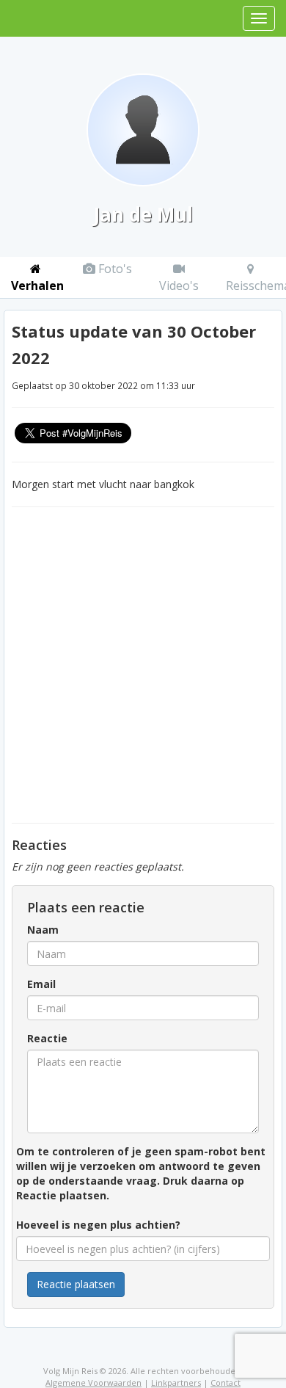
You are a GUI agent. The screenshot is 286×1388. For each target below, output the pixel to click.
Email (41, 984)
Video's (179, 285)
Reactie (47, 1038)
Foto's (113, 269)
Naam (43, 930)
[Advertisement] (143, 665)
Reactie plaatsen (76, 1284)
